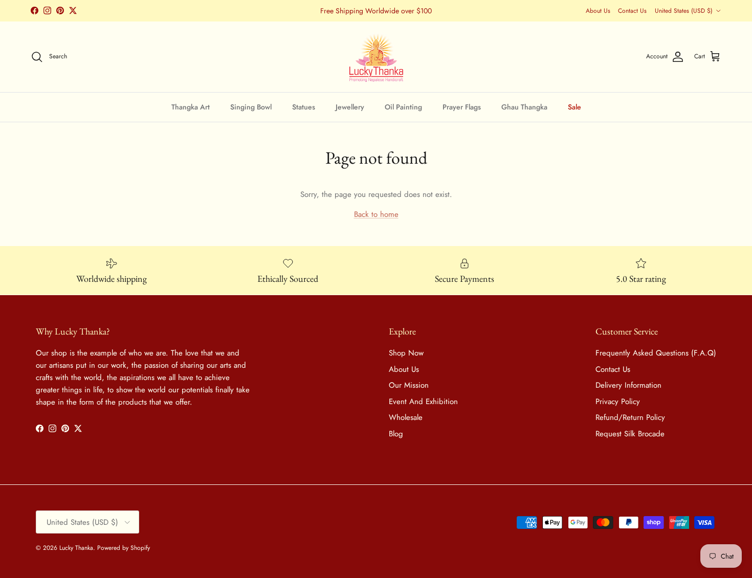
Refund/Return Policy (630, 417)
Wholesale (406, 417)
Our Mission (409, 385)
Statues (303, 106)
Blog (396, 433)
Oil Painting (403, 106)
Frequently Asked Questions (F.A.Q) (655, 353)
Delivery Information (628, 385)
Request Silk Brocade (630, 433)
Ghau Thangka (524, 106)
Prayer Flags (462, 106)
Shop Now (406, 353)
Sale (574, 106)
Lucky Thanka (76, 547)
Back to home (376, 214)
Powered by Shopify (123, 547)
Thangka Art (190, 106)
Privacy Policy (617, 401)
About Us (598, 10)
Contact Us (632, 10)
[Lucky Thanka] (376, 57)
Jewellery (350, 106)
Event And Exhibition (423, 401)
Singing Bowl (251, 106)
